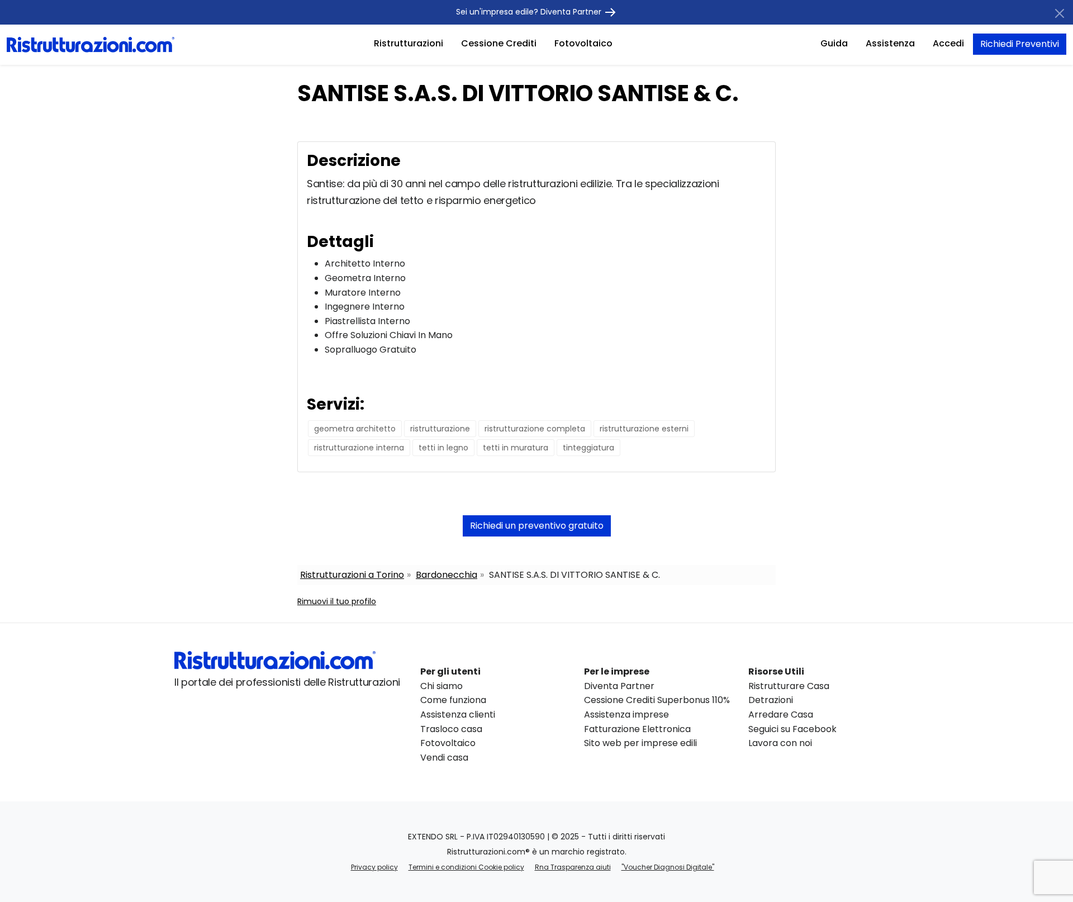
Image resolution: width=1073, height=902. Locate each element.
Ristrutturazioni (408, 43)
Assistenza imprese (626, 714)
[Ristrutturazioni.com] (90, 43)
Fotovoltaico (583, 43)
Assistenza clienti (457, 714)
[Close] (1059, 13)
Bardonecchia (446, 574)
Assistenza (890, 43)
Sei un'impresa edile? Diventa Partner (530, 11)
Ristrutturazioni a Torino (352, 574)
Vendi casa (444, 757)
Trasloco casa (451, 729)
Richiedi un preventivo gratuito (537, 525)
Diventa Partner (619, 686)
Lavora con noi (780, 743)
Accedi (948, 43)
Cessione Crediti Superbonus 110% (657, 700)
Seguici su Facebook (792, 729)
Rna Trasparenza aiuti (573, 867)
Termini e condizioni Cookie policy (466, 867)
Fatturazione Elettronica (637, 729)
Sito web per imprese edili (640, 743)
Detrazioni (770, 700)
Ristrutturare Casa (788, 686)
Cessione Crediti (498, 43)
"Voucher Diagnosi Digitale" (667, 867)
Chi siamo (441, 686)
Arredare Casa (780, 714)
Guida (834, 43)
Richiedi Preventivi (1019, 43)
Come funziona (453, 700)
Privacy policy (374, 867)
